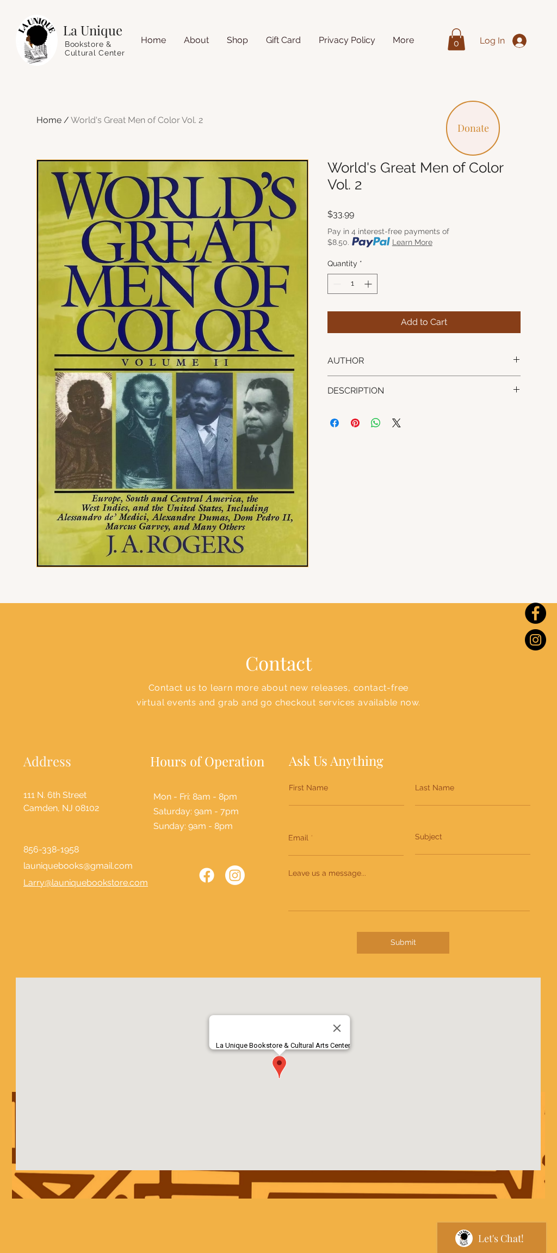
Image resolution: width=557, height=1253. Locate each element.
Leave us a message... (327, 873)
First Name (308, 787)
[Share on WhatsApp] (375, 422)
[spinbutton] (352, 283)
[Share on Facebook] (334, 422)
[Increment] (369, 283)
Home (48, 120)
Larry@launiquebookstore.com (85, 882)
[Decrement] (336, 283)
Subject (428, 836)
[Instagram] (535, 639)
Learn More (412, 242)
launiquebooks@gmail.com (78, 866)
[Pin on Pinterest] (355, 422)
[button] (456, 39)
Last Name (434, 787)
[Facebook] (535, 613)
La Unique (92, 30)
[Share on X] (396, 422)
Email (298, 838)
